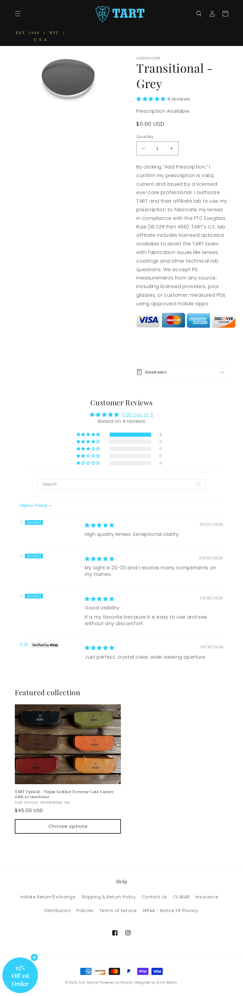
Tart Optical (89, 982)
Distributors (57, 911)
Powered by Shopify (116, 982)
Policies (85, 911)
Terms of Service (118, 911)
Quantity (144, 136)
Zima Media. (167, 982)
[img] (99, 525)
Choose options (68, 826)
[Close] (34, 957)
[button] (17, 13)
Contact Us (154, 897)
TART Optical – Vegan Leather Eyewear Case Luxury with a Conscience (64, 794)
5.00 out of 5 (137, 414)
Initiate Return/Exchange (47, 897)
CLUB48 (181, 897)
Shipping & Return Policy (108, 897)
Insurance (207, 897)
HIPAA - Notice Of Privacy (171, 911)
